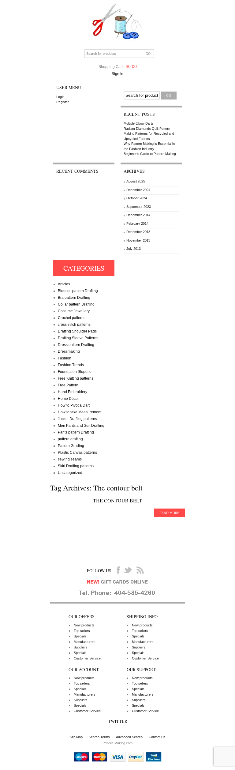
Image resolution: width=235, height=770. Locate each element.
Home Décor (68, 398)
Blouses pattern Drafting (78, 291)
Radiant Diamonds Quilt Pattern (147, 128)
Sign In (117, 74)
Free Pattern (68, 385)
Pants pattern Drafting (76, 432)
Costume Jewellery (74, 311)
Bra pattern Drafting (74, 297)
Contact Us (157, 737)
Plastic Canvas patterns (77, 452)
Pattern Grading (71, 446)
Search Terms (99, 737)
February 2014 (137, 223)
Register (62, 102)
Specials (80, 636)
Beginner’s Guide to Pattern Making (150, 154)
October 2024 (136, 198)
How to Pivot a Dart (74, 405)
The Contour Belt (117, 500)
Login (60, 97)
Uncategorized (70, 473)
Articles (64, 284)
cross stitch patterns (74, 324)
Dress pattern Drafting (76, 345)
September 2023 (138, 206)
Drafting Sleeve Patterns (78, 338)
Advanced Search (129, 737)
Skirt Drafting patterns (76, 466)
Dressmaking (69, 351)
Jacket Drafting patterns (77, 419)
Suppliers (81, 647)
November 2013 (138, 240)
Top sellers (82, 631)
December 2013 (138, 232)
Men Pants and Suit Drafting (81, 425)
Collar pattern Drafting (76, 304)
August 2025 (135, 181)
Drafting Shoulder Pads (77, 331)
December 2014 (138, 215)
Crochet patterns (71, 318)
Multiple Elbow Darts (139, 123)
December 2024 (138, 190)
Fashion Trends (71, 365)
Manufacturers (84, 642)
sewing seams (70, 459)
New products (84, 625)
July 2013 (133, 248)
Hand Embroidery (72, 392)
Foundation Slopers (74, 372)
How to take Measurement (79, 412)
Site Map (76, 737)
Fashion (64, 358)
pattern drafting (70, 439)
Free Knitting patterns (75, 378)
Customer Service (87, 658)
